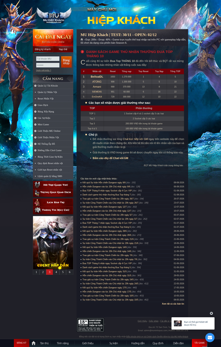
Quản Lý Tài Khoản (48, 85)
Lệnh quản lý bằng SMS (50, 176)
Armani (97, 86)
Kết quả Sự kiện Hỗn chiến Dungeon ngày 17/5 (105, 287)
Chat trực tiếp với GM (135, 139)
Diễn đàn (179, 343)
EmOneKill (97, 97)
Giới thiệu (142, 321)
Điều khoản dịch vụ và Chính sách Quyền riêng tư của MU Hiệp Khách (157, 337)
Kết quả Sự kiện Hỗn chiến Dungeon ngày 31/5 (105, 271)
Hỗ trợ (53, 185)
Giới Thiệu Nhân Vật (48, 137)
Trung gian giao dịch (53, 193)
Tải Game (199, 343)
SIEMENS (97, 92)
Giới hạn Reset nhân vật (50, 169)
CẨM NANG (53, 77)
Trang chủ (82, 39)
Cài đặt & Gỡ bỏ (168, 321)
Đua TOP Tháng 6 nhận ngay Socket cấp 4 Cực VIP (107, 263)
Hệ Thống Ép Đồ (46, 144)
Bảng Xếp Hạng (46, 111)
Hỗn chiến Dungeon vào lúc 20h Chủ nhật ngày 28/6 (107, 235)
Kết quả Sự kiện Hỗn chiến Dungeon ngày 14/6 (105, 247)
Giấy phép (153, 321)
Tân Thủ (44, 343)
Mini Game (43, 124)
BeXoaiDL (97, 76)
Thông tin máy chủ (53, 210)
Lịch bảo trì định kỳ (53, 202)
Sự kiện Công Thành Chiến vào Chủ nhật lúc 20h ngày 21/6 (110, 243)
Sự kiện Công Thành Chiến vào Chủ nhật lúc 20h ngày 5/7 (110, 219)
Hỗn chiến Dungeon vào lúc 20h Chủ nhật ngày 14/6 (107, 251)
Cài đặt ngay (53, 37)
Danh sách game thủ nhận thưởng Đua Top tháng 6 (107, 227)
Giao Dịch (43, 105)
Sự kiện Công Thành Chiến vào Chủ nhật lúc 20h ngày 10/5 (110, 300)
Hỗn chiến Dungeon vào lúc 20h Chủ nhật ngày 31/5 (107, 275)
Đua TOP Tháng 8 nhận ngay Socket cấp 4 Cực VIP (107, 190)
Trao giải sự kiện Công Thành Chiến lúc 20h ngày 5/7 (108, 215)
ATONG (96, 81)
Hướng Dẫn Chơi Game (50, 150)
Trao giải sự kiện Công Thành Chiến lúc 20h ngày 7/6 (108, 255)
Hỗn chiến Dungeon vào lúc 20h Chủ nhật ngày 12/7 (107, 211)
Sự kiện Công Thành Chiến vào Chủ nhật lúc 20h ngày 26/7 (110, 203)
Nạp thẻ (63, 49)
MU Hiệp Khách (53, 14)
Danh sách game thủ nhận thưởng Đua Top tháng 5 (107, 267)
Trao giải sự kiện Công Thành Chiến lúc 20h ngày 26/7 (108, 199)
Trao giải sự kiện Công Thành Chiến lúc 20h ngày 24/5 (108, 279)
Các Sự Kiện (44, 118)
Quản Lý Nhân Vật (47, 92)
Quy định (158, 343)
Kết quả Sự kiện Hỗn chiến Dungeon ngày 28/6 (105, 231)
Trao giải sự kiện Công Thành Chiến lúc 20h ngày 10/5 (108, 295)
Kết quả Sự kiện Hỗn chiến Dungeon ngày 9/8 (104, 182)
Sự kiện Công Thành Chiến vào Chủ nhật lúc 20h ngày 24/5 (110, 283)
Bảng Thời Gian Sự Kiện (50, 156)
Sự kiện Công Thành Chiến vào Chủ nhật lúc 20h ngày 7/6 (110, 259)
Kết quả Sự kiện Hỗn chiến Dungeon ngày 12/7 (105, 207)
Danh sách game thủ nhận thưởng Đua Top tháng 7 (107, 194)
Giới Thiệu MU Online (49, 131)
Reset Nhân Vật (46, 98)
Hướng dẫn (138, 343)
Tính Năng (63, 343)
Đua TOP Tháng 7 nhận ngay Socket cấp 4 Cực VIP (107, 223)
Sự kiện (114, 343)
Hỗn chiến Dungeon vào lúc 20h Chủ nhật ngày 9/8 (106, 186)
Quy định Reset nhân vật (50, 163)
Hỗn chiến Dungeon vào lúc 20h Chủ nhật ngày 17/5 (107, 291)
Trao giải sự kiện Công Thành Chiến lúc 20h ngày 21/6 (108, 239)
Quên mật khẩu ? (43, 70)
